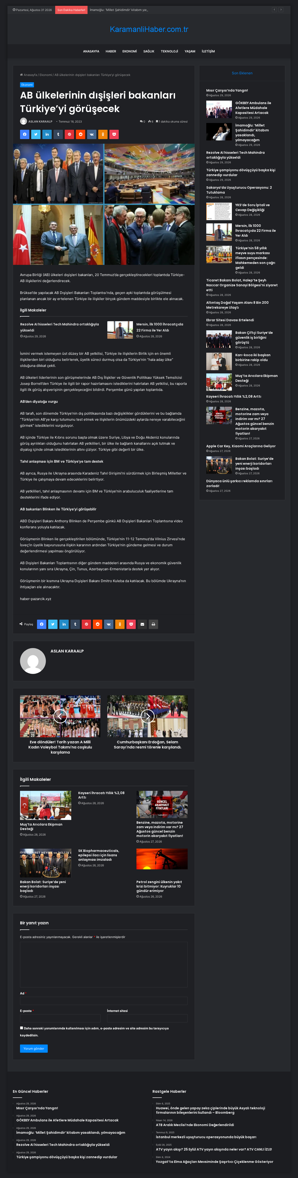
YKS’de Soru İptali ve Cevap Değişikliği (252, 207)
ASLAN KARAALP (40, 121)
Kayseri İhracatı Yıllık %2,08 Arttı (101, 795)
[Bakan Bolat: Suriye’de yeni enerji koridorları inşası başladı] (45, 863)
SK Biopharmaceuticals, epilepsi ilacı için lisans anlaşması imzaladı (98, 855)
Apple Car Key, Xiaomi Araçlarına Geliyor (241, 446)
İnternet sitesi (117, 1011)
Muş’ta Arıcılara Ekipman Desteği (41, 826)
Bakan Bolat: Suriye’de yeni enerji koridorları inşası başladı (43, 886)
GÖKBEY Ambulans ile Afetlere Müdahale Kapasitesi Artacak (253, 108)
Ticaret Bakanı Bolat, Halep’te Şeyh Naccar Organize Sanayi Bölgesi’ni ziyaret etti (242, 285)
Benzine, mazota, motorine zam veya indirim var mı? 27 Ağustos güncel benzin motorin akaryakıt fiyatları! (159, 829)
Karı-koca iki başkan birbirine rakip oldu (253, 357)
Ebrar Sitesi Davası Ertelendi (230, 320)
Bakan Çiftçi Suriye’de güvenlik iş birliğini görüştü (254, 337)
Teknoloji (169, 51)
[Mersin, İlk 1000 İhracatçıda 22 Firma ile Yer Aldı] (120, 330)
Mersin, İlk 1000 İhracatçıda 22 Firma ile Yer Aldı (255, 230)
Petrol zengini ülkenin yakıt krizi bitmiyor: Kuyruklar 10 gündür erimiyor (159, 886)
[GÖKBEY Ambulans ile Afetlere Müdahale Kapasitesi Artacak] (219, 109)
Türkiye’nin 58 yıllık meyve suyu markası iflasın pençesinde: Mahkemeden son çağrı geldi (255, 258)
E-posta (27, 1011)
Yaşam (190, 51)
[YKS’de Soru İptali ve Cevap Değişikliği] (219, 211)
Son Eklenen (242, 73)
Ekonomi (129, 51)
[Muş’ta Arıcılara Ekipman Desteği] (45, 805)
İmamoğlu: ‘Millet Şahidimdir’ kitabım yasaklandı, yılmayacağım (134, 10)
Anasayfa (91, 51)
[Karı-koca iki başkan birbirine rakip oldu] (219, 361)
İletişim (208, 51)
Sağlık (148, 51)
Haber (111, 51)
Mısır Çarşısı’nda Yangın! (227, 90)
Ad (23, 993)
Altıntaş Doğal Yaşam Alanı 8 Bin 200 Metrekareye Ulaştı (237, 305)
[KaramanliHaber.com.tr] (149, 29)
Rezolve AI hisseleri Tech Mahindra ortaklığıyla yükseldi (235, 155)
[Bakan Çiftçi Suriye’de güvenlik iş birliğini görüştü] (219, 339)
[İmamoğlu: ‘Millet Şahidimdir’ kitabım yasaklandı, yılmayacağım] (219, 131)
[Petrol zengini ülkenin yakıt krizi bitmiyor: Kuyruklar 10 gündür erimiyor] (162, 863)
